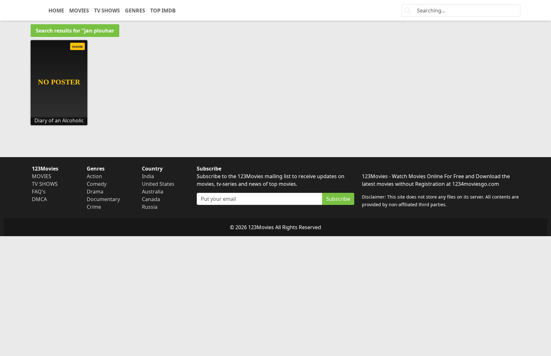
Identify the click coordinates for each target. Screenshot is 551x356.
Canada (151, 199)
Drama (95, 191)
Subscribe (338, 198)
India (148, 176)
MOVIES (79, 10)
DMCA (39, 199)
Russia (150, 206)
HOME (56, 10)
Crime (94, 206)
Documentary (103, 199)
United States (158, 183)
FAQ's (39, 191)
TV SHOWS (107, 10)
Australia (152, 191)
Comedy (97, 183)
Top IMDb (163, 10)
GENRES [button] (135, 10)
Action (94, 176)
